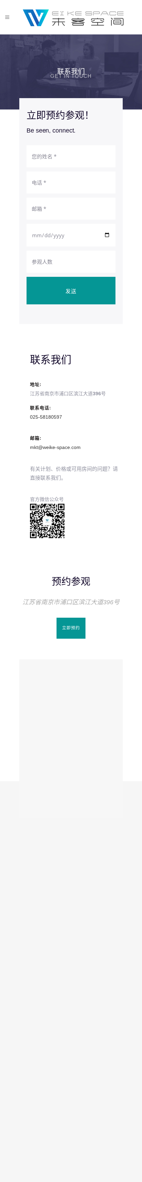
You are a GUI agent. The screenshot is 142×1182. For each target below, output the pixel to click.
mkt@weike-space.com (55, 447)
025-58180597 (46, 417)
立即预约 (71, 628)
